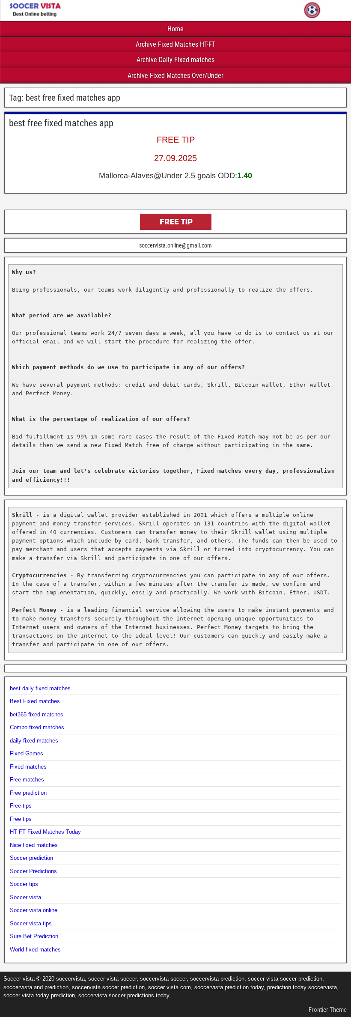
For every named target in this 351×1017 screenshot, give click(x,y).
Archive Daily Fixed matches (175, 60)
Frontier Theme (328, 1010)
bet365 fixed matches (36, 714)
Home (175, 29)
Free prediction (28, 793)
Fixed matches (28, 766)
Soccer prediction (31, 858)
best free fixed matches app (61, 123)
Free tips (21, 805)
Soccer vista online (33, 910)
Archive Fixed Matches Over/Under (175, 76)
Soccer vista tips (31, 923)
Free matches (27, 779)
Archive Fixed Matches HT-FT (175, 44)
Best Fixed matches (35, 701)
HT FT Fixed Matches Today (45, 832)
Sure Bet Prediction (34, 936)
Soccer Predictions (33, 871)
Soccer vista (25, 897)
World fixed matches (35, 949)
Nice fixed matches (34, 845)
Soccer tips (24, 884)
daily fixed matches (34, 740)
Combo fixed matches (37, 727)
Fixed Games (26, 753)
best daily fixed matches (40, 688)
